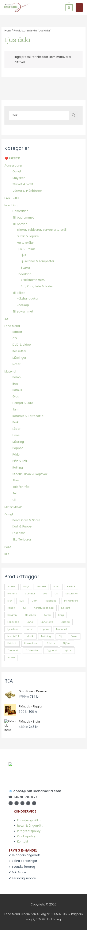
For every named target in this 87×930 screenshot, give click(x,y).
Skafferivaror (21, 540)
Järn (15, 410)
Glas (15, 397)
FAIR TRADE (12, 198)
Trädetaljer (32, 650)
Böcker (17, 332)
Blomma (12, 593)
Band (56, 586)
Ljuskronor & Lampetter (37, 261)
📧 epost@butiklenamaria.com (34, 791)
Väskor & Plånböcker (27, 191)
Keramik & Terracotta (28, 416)
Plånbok (12, 643)
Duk (21, 600)
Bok (45, 593)
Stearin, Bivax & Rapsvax (30, 474)
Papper (17, 448)
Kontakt (22, 842)
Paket (74, 636)
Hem (7, 30)
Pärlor (16, 455)
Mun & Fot (13, 636)
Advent (11, 586)
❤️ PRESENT (12, 158)
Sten (15, 480)
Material (10, 372)
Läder (16, 429)
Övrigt (16, 171)
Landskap (13, 622)
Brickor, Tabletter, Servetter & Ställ (42, 230)
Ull (14, 500)
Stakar (25, 268)
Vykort (68, 650)
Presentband (31, 643)
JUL (6, 319)
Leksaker (18, 533)
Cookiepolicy (26, 836)
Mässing (18, 442)
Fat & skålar (25, 243)
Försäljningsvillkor (29, 820)
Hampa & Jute (22, 403)
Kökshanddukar (27, 299)
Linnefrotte (47, 622)
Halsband (51, 600)
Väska (11, 657)
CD (14, 338)
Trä (14, 493)
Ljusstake (12, 629)
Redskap (23, 305)
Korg (61, 615)
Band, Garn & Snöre (26, 520)
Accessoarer (13, 166)
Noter (16, 364)
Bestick (71, 586)
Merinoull (61, 629)
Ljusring (65, 622)
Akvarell (41, 586)
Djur (9, 600)
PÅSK (7, 547)
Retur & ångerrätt (30, 826)
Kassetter (19, 351)
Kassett (65, 608)
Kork (15, 422)
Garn (34, 600)
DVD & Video (21, 345)
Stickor (51, 643)
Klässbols (30, 615)
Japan (11, 608)
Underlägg (24, 274)
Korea (47, 615)
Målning (46, 636)
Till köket (18, 293)
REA (7, 554)
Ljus (23, 255)
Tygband (51, 650)
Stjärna (67, 643)
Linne (16, 435)
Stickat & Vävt (22, 184)
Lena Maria (12, 326)
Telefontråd (21, 487)
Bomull (17, 390)
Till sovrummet (22, 312)
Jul (24, 608)
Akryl (26, 586)
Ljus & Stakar (26, 249)
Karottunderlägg (44, 608)
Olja (60, 636)
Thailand (12, 650)
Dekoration (20, 211)
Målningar (19, 358)
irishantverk (71, 600)
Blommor (30, 593)
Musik (30, 636)
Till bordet (19, 224)
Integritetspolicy (29, 831)
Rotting (17, 468)
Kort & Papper (22, 527)
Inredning (11, 205)
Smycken (18, 178)
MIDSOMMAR (13, 507)
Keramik (12, 615)
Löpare (45, 629)
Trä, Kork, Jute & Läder (37, 286)
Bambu (17, 377)
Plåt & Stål (19, 461)
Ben (15, 384)
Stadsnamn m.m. (33, 280)
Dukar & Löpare (28, 236)
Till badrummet (23, 218)
